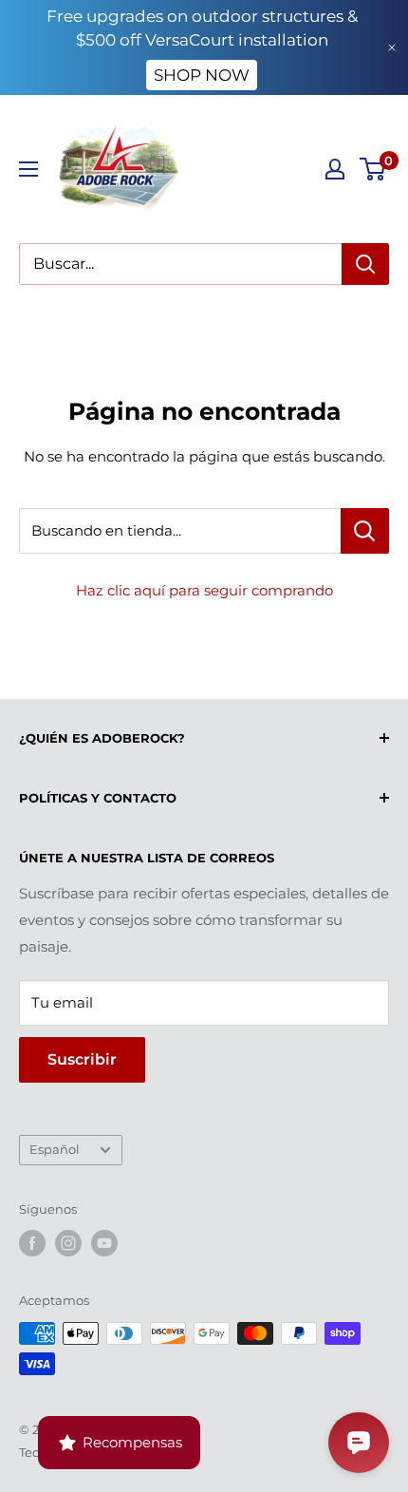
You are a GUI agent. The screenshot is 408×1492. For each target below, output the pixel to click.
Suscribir (82, 1059)
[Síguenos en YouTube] (104, 1243)
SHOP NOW (202, 75)
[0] (373, 169)
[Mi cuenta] (334, 169)
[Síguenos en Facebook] (32, 1243)
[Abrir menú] (28, 169)
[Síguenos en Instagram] (68, 1243)
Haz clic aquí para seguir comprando (204, 590)
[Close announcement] (391, 47)
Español (54, 1150)
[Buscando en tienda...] (365, 531)
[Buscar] (365, 264)
